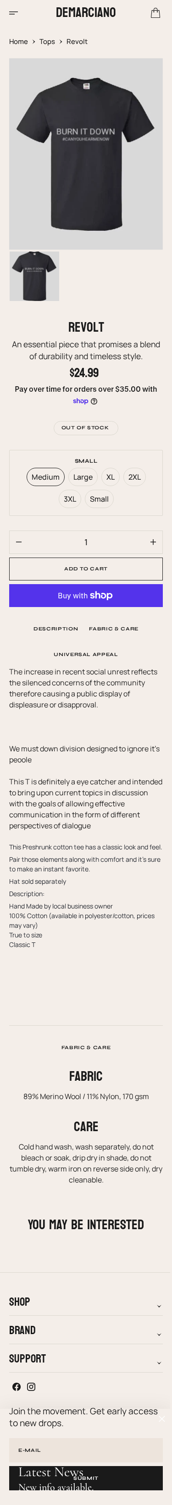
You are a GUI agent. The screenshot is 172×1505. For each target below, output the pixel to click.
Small (98, 501)
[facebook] (16, 1396)
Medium (44, 479)
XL (109, 479)
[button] (16, 12)
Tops (47, 41)
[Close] (162, 1419)
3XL (69, 501)
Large (82, 479)
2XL (133, 479)
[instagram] (31, 1396)
